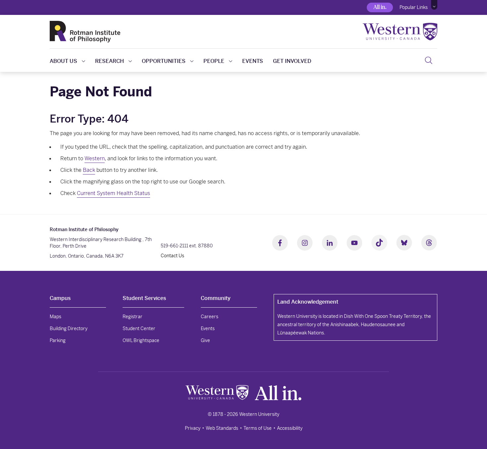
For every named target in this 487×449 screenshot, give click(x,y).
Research (109, 61)
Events (252, 61)
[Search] (428, 60)
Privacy (192, 428)
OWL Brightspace (141, 340)
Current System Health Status (113, 193)
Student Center (139, 328)
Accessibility (289, 428)
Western (94, 158)
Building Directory (68, 328)
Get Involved (292, 61)
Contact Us (172, 256)
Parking (58, 340)
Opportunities (164, 61)
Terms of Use (258, 428)
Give (205, 340)
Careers (209, 317)
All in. (379, 7)
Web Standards (222, 428)
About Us (63, 61)
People (213, 61)
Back (89, 170)
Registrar (132, 317)
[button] (434, 5)
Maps (55, 317)
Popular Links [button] (414, 7)
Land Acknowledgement (307, 301)
